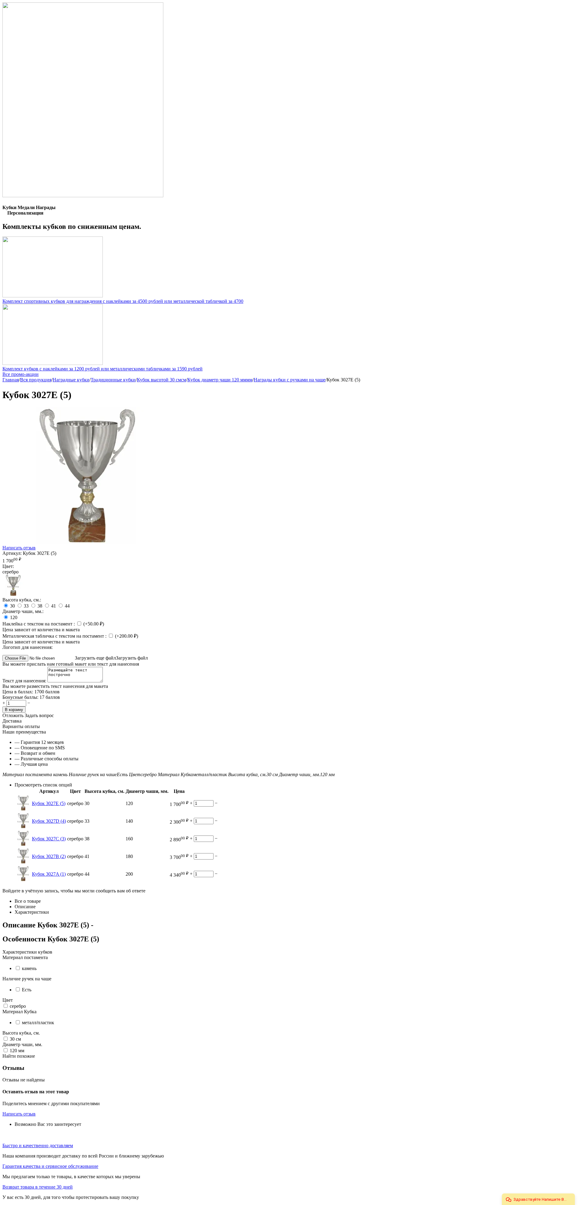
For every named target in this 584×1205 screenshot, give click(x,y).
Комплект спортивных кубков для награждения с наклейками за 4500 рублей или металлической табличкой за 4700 (122, 301)
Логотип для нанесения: (27, 647)
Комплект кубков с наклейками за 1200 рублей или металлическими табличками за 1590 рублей (102, 368)
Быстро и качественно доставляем (37, 1145)
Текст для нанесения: (24, 680)
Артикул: (12, 553)
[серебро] (13, 594)
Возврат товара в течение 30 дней (37, 1186)
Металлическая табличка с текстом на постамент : (55, 636)
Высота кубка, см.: (21, 599)
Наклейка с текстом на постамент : (39, 623)
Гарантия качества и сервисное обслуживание (50, 1166)
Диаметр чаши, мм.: (22, 611)
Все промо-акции (20, 374)
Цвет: (8, 566)
